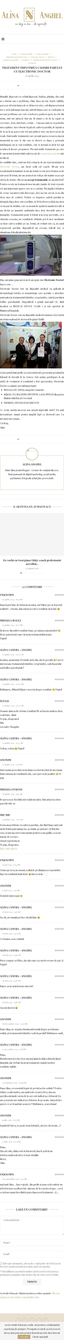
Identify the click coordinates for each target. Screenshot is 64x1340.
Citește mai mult (40, 1337)
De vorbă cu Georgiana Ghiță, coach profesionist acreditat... (32, 562)
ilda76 (4, 701)
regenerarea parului (50, 153)
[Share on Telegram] (41, 85)
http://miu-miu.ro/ (9, 848)
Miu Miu (5, 815)
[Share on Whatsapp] (38, 85)
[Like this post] (20, 85)
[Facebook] (18, 1320)
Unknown (7, 594)
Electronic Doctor (9, 166)
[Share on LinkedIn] (32, 85)
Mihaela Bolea (10, 620)
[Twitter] (25, 1320)
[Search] (60, 38)
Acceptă (24, 1336)
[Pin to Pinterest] (29, 85)
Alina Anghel (32, 464)
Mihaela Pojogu (11, 789)
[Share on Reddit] (35, 85)
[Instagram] (32, 1320)
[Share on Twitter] (26, 85)
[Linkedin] (39, 1320)
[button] (2, 543)
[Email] (45, 1320)
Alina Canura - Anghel (16, 649)
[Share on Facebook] (23, 85)
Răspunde (59, 595)
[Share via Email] (44, 85)
